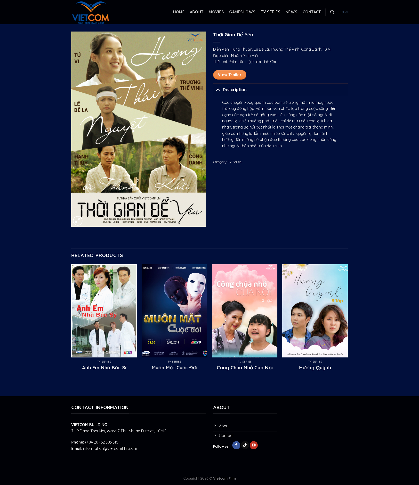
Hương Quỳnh (315, 367)
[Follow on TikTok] (245, 445)
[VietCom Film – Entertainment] (95, 12)
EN (341, 12)
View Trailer (230, 74)
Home (179, 11)
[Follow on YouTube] (254, 445)
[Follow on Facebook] (236, 445)
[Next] (347, 322)
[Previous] (71, 322)
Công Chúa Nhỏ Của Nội (245, 367)
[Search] (332, 12)
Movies (216, 11)
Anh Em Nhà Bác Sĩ (104, 367)
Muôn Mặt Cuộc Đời (174, 367)
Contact (312, 11)
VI (346, 12)
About (197, 11)
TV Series (270, 11)
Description (235, 89)
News (291, 11)
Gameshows (242, 11)
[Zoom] (77, 221)
